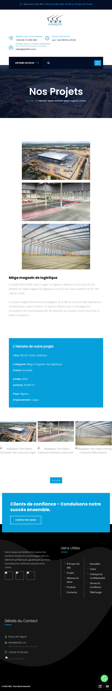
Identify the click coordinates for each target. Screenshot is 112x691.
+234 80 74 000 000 (26, 40)
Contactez (72, 592)
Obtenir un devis (24, 62)
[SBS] (56, 20)
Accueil (30, 101)
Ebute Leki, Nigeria (17, 636)
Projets (70, 572)
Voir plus (56, 480)
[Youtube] (107, 686)
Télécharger (96, 592)
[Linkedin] (100, 686)
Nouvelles (95, 563)
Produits (71, 587)
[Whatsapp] (104, 678)
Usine (93, 569)
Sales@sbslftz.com (17, 642)
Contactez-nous (25, 520)
